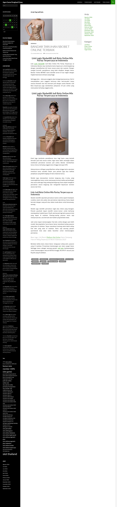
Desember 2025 (89, 30)
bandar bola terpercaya (57, 259)
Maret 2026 (87, 25)
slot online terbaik (8, 445)
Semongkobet (8, 345)
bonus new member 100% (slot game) (9, 369)
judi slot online (7, 381)
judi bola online (52, 261)
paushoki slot (8, 117)
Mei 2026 (87, 22)
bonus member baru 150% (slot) (9, 363)
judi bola (61, 248)
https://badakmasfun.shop (9, 229)
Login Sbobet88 (39, 64)
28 (12, 27)
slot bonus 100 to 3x (7, 393)
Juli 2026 (87, 19)
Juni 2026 (87, 20)
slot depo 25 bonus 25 (7, 416)
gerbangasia (8, 252)
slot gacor (5, 421)
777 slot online (7, 362)
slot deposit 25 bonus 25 (8, 419)
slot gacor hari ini (6, 425)
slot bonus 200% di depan (8, 396)
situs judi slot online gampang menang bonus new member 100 (9, 386)
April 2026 (87, 24)
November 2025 (89, 32)
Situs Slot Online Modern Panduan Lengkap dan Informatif (9, 43)
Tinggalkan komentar (51, 53)
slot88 (4, 390)
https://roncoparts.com (8, 166)
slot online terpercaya (9, 447)
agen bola (35, 259)
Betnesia (5, 146)
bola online (69, 259)
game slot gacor (13, 375)
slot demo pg (10, 414)
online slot (6, 383)
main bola (62, 261)
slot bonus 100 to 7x (7, 395)
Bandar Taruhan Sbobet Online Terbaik (50, 48)
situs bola (45, 263)
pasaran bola (36, 263)
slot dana (5, 414)
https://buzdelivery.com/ (8, 127)
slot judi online (7, 428)
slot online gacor (8, 431)
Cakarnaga (7, 95)
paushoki (7, 69)
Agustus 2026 (88, 17)
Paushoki (10, 80)
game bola (35, 261)
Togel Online (106, 2)
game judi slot (13, 374)
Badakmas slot (6, 156)
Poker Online (88, 2)
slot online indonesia (9, 433)
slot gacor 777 (10, 421)
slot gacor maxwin (7, 426)
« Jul (4, 31)
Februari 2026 (88, 27)
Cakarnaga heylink (10, 296)
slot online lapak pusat (9, 435)
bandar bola (44, 259)
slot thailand (10, 454)
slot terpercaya (6, 451)
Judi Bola (79, 2)
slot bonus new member (8, 398)
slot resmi (5, 449)
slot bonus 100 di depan (8, 391)
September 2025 (89, 35)
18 (6, 25)
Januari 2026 (88, 29)
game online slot (6, 375)
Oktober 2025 (88, 33)
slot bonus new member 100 (9, 400)
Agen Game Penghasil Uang (12, 2)
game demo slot (6, 374)
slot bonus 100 (9, 390)
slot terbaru (9, 449)
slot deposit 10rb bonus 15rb (9, 418)
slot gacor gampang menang (10, 423)
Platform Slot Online (53, 237)
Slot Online (97, 2)
